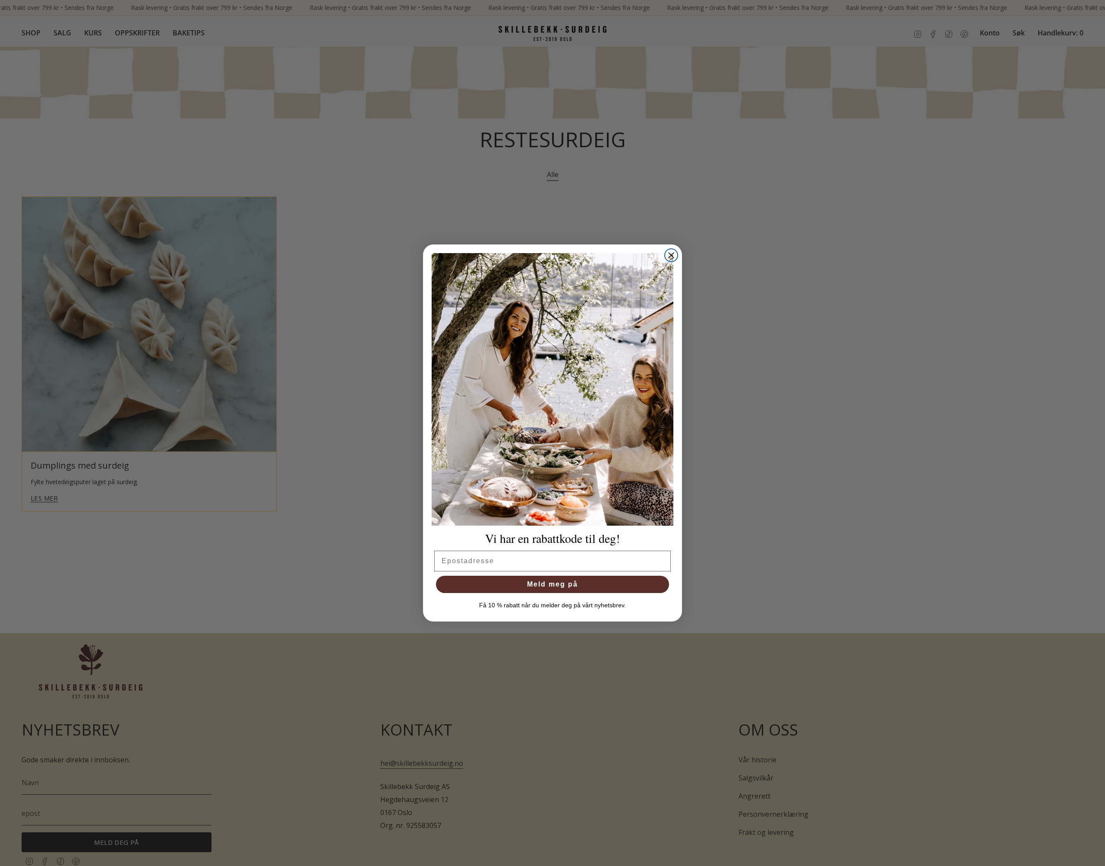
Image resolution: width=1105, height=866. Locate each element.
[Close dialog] (671, 255)
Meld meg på (552, 584)
